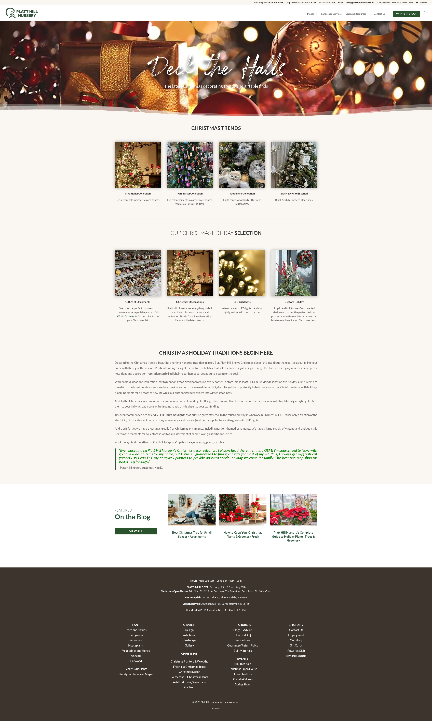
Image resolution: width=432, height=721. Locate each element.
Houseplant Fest (243, 674)
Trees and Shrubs (135, 630)
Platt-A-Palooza (243, 679)
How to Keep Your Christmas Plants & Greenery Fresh (242, 534)
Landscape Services (331, 14)
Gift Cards (296, 645)
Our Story (296, 640)
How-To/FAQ (243, 635)
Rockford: (331, 3)
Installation (189, 635)
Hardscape (189, 640)
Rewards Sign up (296, 655)
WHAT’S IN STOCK (406, 13)
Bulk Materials (243, 650)
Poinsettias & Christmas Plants (189, 677)
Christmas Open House (242, 669)
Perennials (135, 640)
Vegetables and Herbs (136, 650)
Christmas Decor (189, 671)
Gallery (189, 645)
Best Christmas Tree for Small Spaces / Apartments (192, 534)
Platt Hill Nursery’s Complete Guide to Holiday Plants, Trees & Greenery (293, 536)
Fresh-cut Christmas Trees (189, 666)
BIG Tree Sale (242, 664)
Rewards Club (296, 650)
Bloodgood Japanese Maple (136, 674)
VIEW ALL (135, 531)
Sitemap (216, 708)
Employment (296, 635)
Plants (310, 14)
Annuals (136, 655)
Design (189, 630)
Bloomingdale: (268, 3)
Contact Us (379, 14)
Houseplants (136, 645)
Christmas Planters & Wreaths (189, 661)
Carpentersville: (301, 3)
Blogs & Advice (242, 630)
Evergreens (136, 635)
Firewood (136, 661)
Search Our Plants (136, 669)
